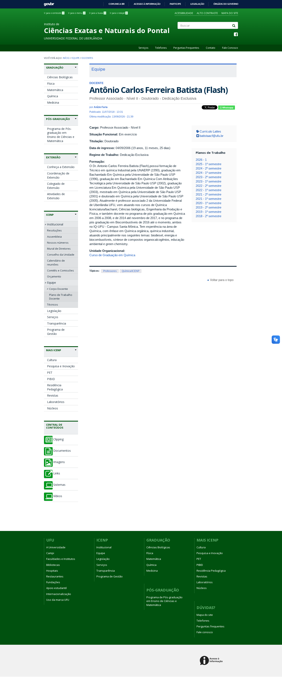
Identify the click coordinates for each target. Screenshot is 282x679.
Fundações (53, 582)
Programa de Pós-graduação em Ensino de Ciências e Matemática (60, 135)
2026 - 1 (201, 159)
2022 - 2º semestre (208, 185)
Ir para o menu (76, 13)
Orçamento (54, 276)
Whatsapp (227, 107)
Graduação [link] (54, 67)
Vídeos (57, 496)
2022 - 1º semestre (208, 190)
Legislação (197, 3)
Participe (175, 3)
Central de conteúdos (54, 426)
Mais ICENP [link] (53, 350)
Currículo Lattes (210, 131)
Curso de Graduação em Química (112, 255)
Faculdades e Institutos (60, 559)
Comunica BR (116, 3)
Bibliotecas (53, 565)
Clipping (58, 439)
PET (49, 372)
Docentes (87, 58)
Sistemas (59, 484)
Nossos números (58, 242)
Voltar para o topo (221, 280)
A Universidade (55, 547)
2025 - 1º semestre (208, 164)
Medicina (53, 102)
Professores (110, 271)
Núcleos (52, 408)
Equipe (75, 58)
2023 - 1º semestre (208, 181)
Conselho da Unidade (60, 254)
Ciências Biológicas (60, 77)
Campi (50, 553)
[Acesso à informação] (212, 661)
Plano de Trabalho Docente (60, 296)
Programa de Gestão (56, 332)
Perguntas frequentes (210, 626)
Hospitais (52, 570)
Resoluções (54, 230)
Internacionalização (58, 594)
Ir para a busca (97, 13)
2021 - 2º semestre (208, 194)
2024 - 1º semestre (208, 172)
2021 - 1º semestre (208, 198)
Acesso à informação (147, 3)
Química (52, 96)
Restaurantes (54, 576)
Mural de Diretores (59, 248)
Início (66, 58)
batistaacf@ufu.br (211, 135)
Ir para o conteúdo (54, 13)
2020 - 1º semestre (208, 203)
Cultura (52, 360)
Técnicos (52, 304)
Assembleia (54, 236)
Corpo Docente (58, 289)
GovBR (47, 3)
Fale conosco (205, 632)
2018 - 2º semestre (208, 216)
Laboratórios (55, 402)
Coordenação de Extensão (58, 175)
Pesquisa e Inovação (61, 366)
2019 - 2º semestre (208, 207)
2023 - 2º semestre (208, 177)
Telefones (161, 48)
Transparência (56, 323)
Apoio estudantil (56, 588)
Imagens (59, 462)
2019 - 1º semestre (208, 211)
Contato (210, 48)
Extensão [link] (53, 157)
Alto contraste (207, 13)
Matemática (55, 90)
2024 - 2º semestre (208, 168)
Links (56, 473)
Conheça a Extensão (61, 167)
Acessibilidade (184, 13)
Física (51, 83)
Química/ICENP (130, 271)
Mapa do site (230, 13)
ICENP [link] (50, 214)
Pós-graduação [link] (58, 118)
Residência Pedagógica (55, 387)
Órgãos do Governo (225, 3)
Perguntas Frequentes (186, 48)
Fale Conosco (230, 48)
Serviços (143, 48)
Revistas (52, 395)
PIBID (51, 379)
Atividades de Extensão (56, 196)
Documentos (62, 450)
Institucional (55, 224)
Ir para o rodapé (118, 13)
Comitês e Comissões (60, 270)
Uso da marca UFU (57, 600)
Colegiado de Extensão (56, 186)
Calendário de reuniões (56, 262)
